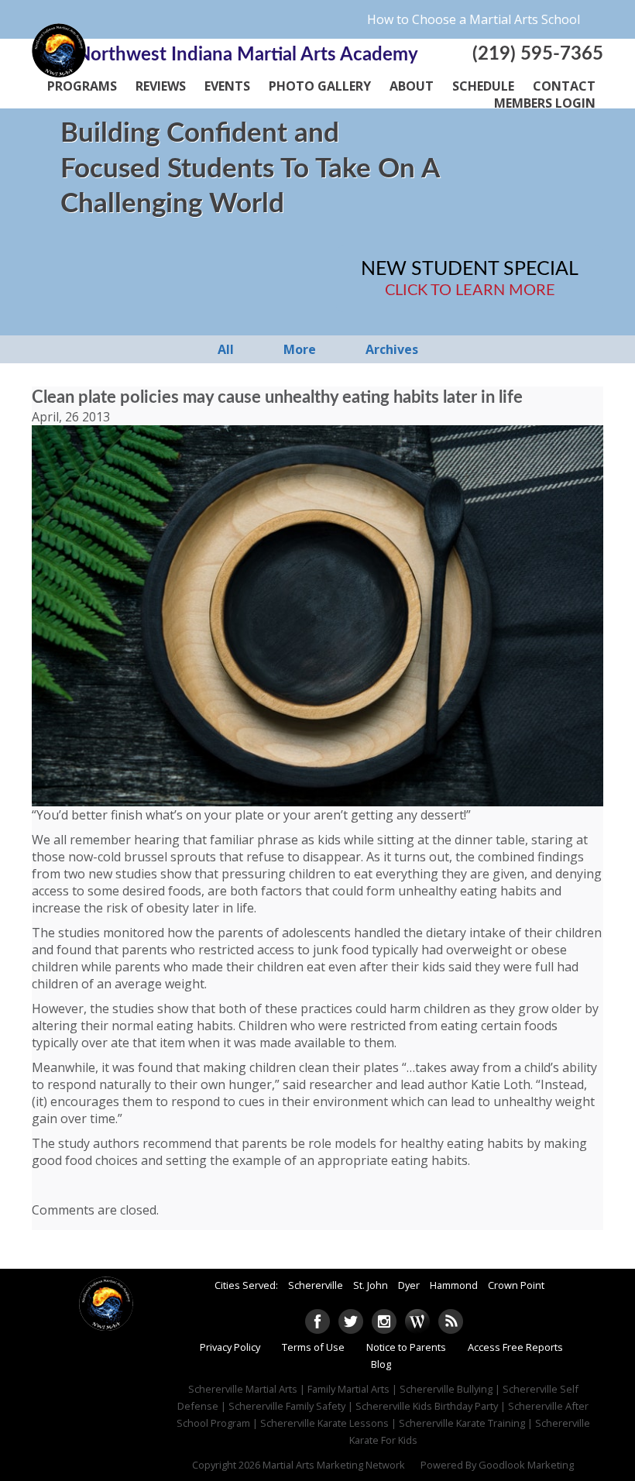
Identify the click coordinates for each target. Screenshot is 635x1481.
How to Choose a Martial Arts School (473, 19)
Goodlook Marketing (526, 1465)
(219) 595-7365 (537, 54)
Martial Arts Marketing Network (334, 1465)
